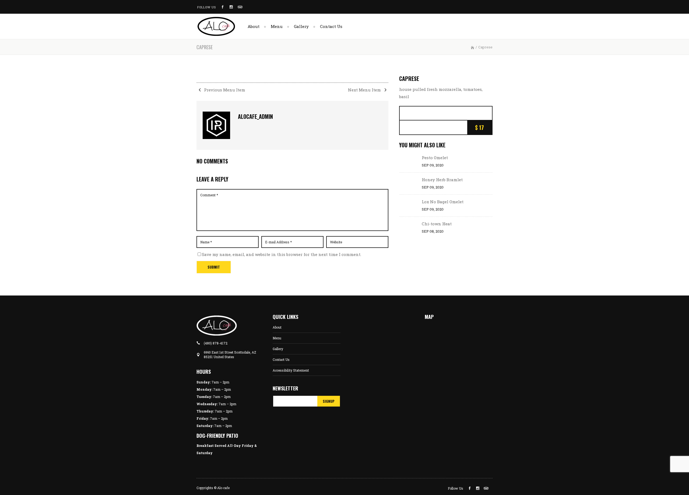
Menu (277, 338)
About (277, 327)
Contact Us (281, 359)
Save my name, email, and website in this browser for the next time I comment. (281, 254)
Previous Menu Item (224, 89)
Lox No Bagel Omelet (442, 201)
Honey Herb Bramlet (442, 179)
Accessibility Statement (291, 370)
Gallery (278, 349)
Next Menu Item (365, 89)
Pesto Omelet (435, 157)
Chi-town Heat (437, 223)
